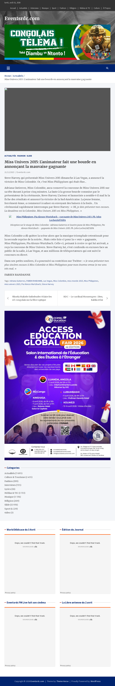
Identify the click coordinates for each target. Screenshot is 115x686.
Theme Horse (63, 681)
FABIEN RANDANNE (34, 280)
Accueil (13, 8)
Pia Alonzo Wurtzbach (31, 284)
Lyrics (7, 489)
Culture (97, 8)
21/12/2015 (9, 172)
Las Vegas (47, 280)
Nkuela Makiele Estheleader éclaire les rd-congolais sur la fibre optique (32, 298)
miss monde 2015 (75, 280)
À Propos (107, 8)
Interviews (34, 8)
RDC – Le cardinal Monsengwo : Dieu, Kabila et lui (83, 298)
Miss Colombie (59, 280)
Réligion (73, 8)
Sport (54, 8)
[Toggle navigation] (8, 68)
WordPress (96, 681)
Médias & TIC (85, 8)
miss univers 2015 (12, 284)
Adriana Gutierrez (17, 280)
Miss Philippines (91, 280)
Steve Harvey (48, 284)
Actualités (23, 8)
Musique (45, 8)
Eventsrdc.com (22, 18)
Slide (29, 155)
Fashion (63, 8)
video (7, 512)
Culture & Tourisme (14, 477)
